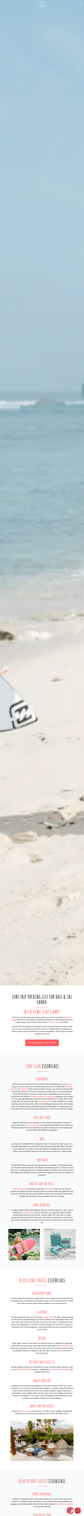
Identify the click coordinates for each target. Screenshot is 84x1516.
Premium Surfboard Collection (42, 1096)
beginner (23, 1089)
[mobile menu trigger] (80, 4)
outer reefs (64, 1346)
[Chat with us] (78, 1511)
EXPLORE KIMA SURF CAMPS (42, 1043)
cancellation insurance (64, 1504)
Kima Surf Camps (53, 1022)
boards (69, 1084)
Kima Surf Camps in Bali (22, 1369)
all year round (48, 1317)
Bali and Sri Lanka (20, 1189)
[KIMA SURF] (42, 4)
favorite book (25, 1411)
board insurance (44, 1101)
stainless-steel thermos (60, 1369)
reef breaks (48, 1189)
